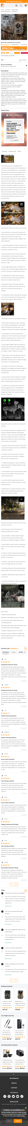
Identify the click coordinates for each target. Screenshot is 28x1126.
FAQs (19, 151)
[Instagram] (9, 1096)
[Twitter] (13, 1096)
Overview (4, 151)
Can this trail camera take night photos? (13, 912)
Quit (9, 1121)
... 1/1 (14, 980)
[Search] (21, 5)
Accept (18, 1121)
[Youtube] (17, 1096)
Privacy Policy (20, 1116)
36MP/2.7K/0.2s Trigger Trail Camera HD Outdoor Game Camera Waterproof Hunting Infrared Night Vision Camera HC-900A (20, 1003)
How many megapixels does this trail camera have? (15, 930)
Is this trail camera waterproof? (13, 948)
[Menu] (16, 5)
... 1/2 (14, 884)
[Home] (2, 5)
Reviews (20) (12, 151)
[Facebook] (4, 1096)
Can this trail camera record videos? (15, 893)
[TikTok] (21, 1096)
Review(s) (15, 44)
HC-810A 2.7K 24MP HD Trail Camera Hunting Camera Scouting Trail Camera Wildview (7, 1003)
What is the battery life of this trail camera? (14, 965)
